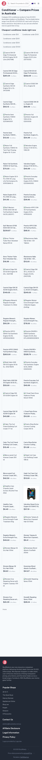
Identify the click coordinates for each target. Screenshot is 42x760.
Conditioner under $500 (11, 43)
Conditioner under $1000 (11, 47)
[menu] (38, 3)
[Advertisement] (21, 633)
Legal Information (11, 733)
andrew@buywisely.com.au (12, 724)
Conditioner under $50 (11, 34)
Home (5, 609)
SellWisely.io (24, 757)
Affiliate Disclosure (11, 728)
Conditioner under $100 (30, 34)
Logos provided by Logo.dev (12, 741)
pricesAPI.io (28, 753)
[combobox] (18, 3)
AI (27, 3)
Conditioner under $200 (11, 39)
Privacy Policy (9, 737)
